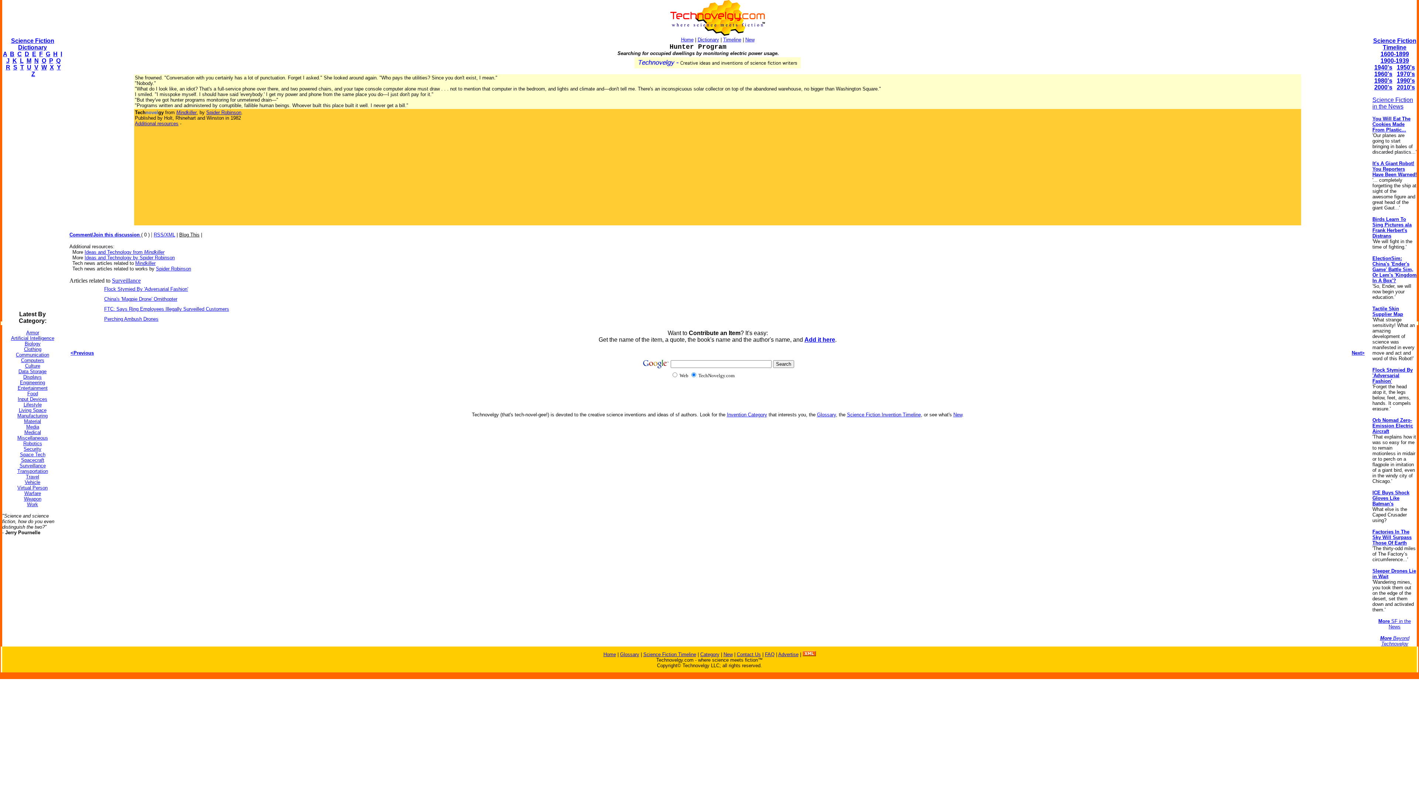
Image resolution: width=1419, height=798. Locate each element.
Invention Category (747, 414)
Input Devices (32, 399)
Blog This (189, 235)
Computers (32, 360)
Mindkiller (145, 263)
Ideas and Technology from (124, 252)
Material (32, 421)
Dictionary (708, 39)
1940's (1383, 67)
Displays (32, 377)
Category (709, 654)
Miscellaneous (32, 438)
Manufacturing (32, 416)
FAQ (770, 654)
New (750, 39)
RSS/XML (164, 235)
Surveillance (33, 465)
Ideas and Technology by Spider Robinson (130, 257)
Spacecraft (32, 460)
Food (32, 393)
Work (32, 504)
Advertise (788, 654)
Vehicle (32, 482)
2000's (1383, 87)
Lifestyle (33, 404)
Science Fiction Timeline (1394, 44)
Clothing (32, 349)
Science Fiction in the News (1392, 103)
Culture (32, 366)
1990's (1406, 81)
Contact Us (749, 654)
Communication (32, 355)
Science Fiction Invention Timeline (884, 414)
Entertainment (33, 388)
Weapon (32, 499)
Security (32, 449)
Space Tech (32, 454)
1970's (1406, 74)
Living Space (33, 410)
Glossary (826, 414)
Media (32, 427)
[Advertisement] (31, 194)
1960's (1383, 74)
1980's (1383, 81)
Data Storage (32, 371)
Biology (33, 344)
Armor (32, 332)
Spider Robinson (223, 112)
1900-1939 (1395, 61)
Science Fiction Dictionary (32, 44)
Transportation (32, 471)
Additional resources (156, 123)
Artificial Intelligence (32, 338)
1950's (1406, 67)
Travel (32, 477)
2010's (1406, 87)
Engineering (32, 382)
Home (687, 39)
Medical (32, 432)
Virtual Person (32, 488)
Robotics (32, 443)
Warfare (32, 493)
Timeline (732, 39)
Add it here (819, 340)
